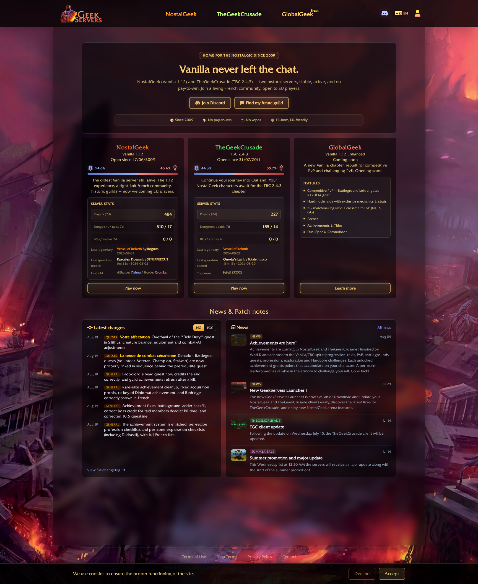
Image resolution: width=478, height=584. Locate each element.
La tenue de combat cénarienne (148, 355)
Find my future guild (264, 102)
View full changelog (103, 470)
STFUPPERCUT (157, 259)
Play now (132, 288)
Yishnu (136, 272)
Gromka (161, 272)
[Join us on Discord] (385, 13)
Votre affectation (135, 337)
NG (198, 328)
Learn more (345, 288)
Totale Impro (257, 259)
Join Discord (213, 102)
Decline (362, 573)
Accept (392, 573)
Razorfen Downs (129, 259)
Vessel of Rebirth (129, 249)
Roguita (153, 249)
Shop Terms (226, 556)
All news (384, 327)
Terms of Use (194, 556)
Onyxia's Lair (233, 259)
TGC (210, 328)
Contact (289, 556)
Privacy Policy (260, 556)
